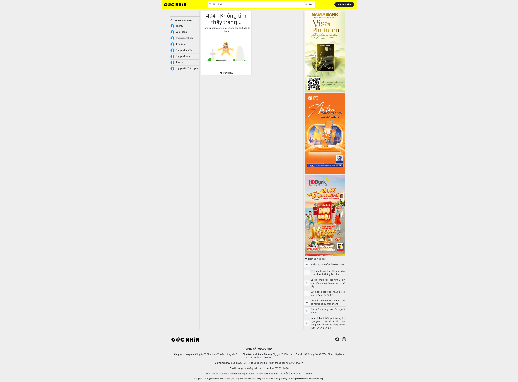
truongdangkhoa (184, 37)
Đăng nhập (344, 4)
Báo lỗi (284, 373)
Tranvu (179, 62)
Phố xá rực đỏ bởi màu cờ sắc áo (327, 264)
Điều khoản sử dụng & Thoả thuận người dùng (230, 373)
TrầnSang (180, 44)
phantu (179, 25)
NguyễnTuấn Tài (183, 50)
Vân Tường (181, 31)
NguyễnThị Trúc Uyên (186, 68)
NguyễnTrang (182, 56)
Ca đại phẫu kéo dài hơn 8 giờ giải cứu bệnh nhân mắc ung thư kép (328, 283)
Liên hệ (308, 373)
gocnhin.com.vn (215, 378)
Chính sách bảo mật (267, 373)
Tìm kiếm (308, 4)
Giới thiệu (296, 373)
